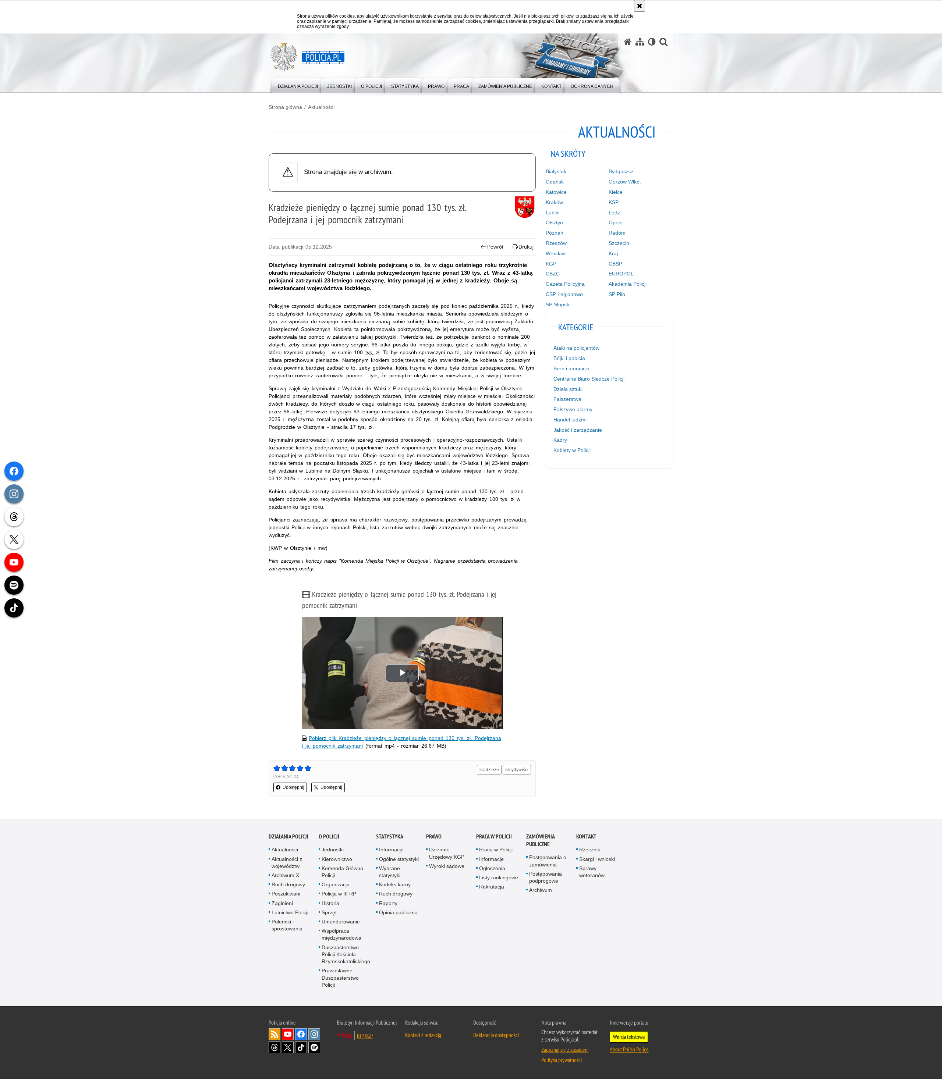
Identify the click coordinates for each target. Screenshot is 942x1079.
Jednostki (333, 849)
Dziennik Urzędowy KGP (446, 853)
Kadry (560, 440)
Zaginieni (282, 903)
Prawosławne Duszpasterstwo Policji (340, 977)
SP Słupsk (557, 304)
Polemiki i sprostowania (287, 925)
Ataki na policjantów (576, 348)
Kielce (616, 192)
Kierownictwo (337, 859)
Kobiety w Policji (572, 450)
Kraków (554, 202)
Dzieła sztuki (567, 389)
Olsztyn (554, 222)
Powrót (495, 247)
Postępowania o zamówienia (547, 860)
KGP (551, 264)
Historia (330, 903)
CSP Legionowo (564, 294)
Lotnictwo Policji (290, 912)
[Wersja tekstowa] (652, 41)
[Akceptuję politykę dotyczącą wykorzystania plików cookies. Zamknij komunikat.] (639, 6)
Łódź (614, 213)
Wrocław (556, 253)
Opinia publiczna (398, 912)
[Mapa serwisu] (639, 41)
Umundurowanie (341, 922)
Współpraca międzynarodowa (341, 934)
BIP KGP (365, 1035)
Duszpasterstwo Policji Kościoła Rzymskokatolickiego (346, 954)
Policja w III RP (339, 894)
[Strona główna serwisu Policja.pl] (628, 41)
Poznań (554, 233)
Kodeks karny (395, 884)
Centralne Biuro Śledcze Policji (588, 379)
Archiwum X (285, 875)
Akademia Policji (628, 284)
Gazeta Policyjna (565, 284)
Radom (617, 233)
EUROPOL (621, 274)
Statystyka (389, 836)
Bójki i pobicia (569, 358)
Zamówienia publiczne (540, 840)
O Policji (329, 836)
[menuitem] (298, 85)
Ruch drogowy (288, 884)
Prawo (434, 836)
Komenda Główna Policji (342, 871)
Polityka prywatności (561, 1060)
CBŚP (615, 264)
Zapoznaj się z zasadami (564, 1049)
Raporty (388, 903)
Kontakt (586, 836)
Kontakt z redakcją (423, 1035)
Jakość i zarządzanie (577, 430)
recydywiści (516, 769)
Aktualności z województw (287, 862)
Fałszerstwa (567, 399)
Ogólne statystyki (399, 859)
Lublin (553, 213)
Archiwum (540, 890)
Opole (616, 222)
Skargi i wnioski (597, 859)
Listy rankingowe (498, 877)
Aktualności (321, 107)
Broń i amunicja (571, 368)
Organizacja (336, 884)
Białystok (556, 171)
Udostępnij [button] (293, 787)
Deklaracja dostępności (496, 1035)
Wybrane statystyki (389, 871)
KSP (614, 202)
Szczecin (619, 243)
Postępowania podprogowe (545, 877)
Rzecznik (589, 849)
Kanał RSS (274, 1034)
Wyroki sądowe (446, 866)
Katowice (556, 192)
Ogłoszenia (492, 868)
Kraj (613, 253)
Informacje (391, 849)
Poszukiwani (286, 894)
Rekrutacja (491, 887)
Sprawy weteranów (592, 871)
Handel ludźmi (570, 420)
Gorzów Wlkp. (625, 182)
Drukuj (526, 247)
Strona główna (285, 107)
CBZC (553, 274)
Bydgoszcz (621, 171)
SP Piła (617, 294)
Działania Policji (288, 836)
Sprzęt (329, 912)
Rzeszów (556, 243)
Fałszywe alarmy (572, 409)
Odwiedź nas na (288, 1034)
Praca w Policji (494, 836)
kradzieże (489, 769)
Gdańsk (555, 182)
